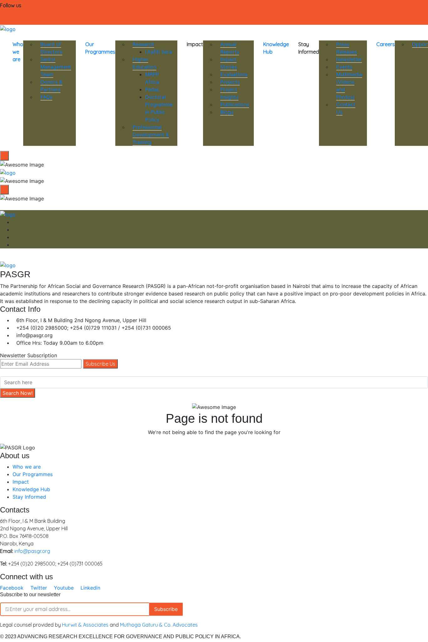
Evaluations (234, 74)
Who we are (18, 51)
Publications (234, 104)
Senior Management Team (55, 66)
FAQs (46, 97)
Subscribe (166, 609)
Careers (385, 44)
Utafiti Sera (158, 52)
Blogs (226, 112)
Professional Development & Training (151, 134)
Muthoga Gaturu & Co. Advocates (159, 625)
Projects (230, 82)
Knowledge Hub (276, 48)
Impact (21, 482)
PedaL (152, 89)
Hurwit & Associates (85, 625)
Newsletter (349, 59)
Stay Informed (29, 497)
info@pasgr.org (32, 551)
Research (143, 44)
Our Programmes (100, 48)
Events (344, 67)
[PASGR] (8, 28)
